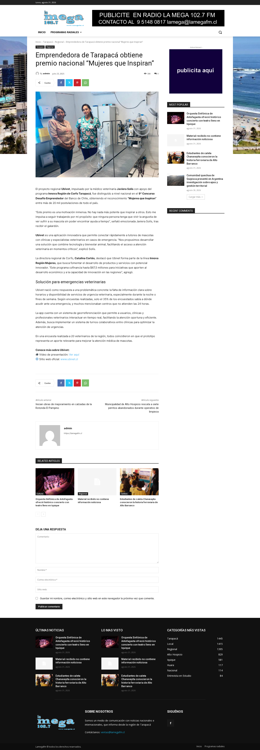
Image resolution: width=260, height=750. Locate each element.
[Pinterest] (77, 82)
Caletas (124, 493)
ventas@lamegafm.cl (113, 732)
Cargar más (194, 196)
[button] (220, 32)
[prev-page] (38, 514)
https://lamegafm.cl (73, 433)
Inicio (38, 41)
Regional (59, 41)
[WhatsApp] (85, 82)
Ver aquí (74, 354)
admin (46, 73)
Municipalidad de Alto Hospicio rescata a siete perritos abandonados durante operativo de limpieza (132, 408)
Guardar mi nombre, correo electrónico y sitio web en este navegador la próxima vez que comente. (97, 598)
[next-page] (43, 514)
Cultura (40, 493)
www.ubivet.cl (69, 359)
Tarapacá (48, 41)
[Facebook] (61, 82)
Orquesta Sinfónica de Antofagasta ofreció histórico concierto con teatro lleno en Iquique (54, 502)
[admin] (38, 73)
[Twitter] (69, 82)
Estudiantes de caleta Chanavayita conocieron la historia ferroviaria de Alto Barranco (139, 502)
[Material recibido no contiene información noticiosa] (97, 481)
